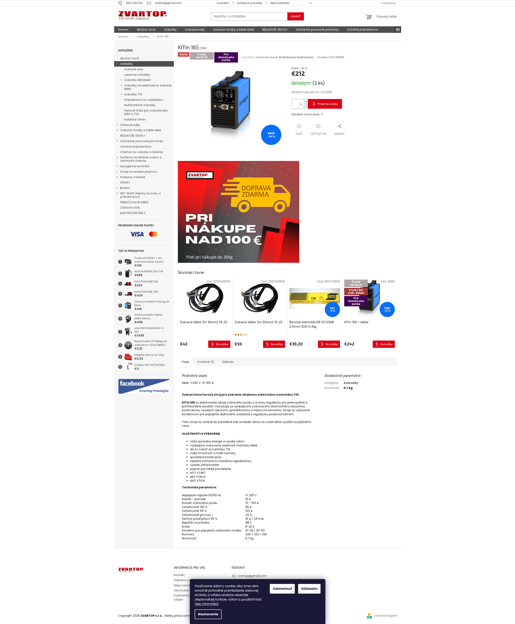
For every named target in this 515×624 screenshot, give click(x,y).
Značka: (330, 57)
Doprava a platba (249, 3)
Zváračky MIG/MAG (137, 80)
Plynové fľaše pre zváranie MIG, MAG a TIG (146, 112)
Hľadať (296, 16)
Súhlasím (309, 588)
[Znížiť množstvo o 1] (306, 106)
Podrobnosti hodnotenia (296, 57)
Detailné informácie (305, 114)
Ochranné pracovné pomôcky (141, 141)
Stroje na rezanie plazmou (138, 172)
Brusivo (125, 188)
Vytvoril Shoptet (386, 615)
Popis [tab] (185, 362)
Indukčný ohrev (135, 119)
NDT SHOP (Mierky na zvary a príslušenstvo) (140, 195)
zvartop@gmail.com (252, 576)
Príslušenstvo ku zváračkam (143, 100)
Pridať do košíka (327, 103)
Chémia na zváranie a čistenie (141, 152)
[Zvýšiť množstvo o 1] (306, 101)
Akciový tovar (129, 58)
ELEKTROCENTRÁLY (132, 213)
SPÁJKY (125, 182)
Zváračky (126, 64)
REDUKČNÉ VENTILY (132, 136)
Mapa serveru (280, 3)
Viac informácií (207, 604)
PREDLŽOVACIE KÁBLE (134, 202)
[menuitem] (123, 29)
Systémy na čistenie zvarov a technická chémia (140, 159)
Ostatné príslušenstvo (135, 147)
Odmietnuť (282, 588)
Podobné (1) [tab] (205, 362)
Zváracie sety (133, 69)
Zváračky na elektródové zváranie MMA (148, 87)
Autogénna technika (134, 166)
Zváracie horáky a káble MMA (140, 130)
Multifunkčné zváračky (140, 105)
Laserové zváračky (137, 75)
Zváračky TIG (133, 94)
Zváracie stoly (130, 208)
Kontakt (223, 3)
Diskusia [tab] (228, 362)
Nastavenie (208, 614)
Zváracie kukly (130, 125)
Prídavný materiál (132, 177)
